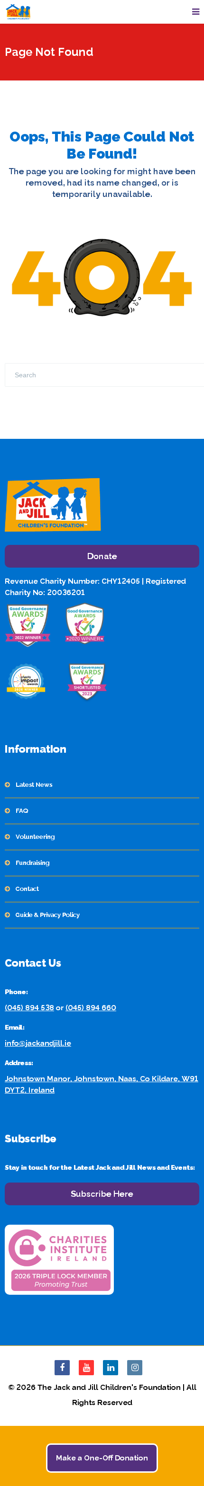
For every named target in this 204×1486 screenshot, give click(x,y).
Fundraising (32, 862)
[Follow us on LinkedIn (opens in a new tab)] (110, 1367)
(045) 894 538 (29, 1007)
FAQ (22, 810)
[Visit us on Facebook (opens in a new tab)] (62, 1367)
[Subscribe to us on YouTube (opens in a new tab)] (86, 1367)
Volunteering (35, 836)
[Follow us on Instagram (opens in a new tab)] (134, 1367)
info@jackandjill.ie (38, 1043)
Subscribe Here (102, 1194)
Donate (102, 556)
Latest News (34, 784)
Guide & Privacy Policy (48, 914)
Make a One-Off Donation (102, 1457)
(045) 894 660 (90, 1007)
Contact (27, 888)
